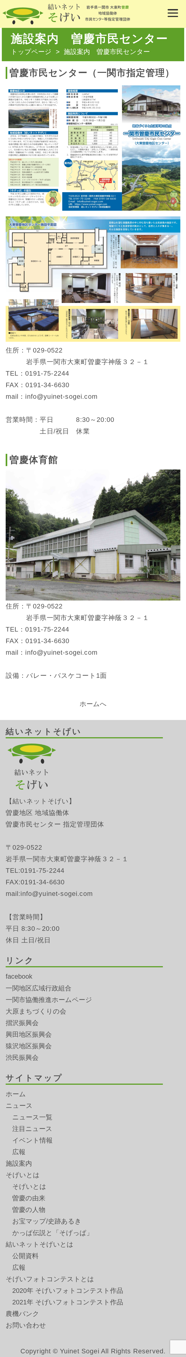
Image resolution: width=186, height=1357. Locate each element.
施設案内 (19, 1163)
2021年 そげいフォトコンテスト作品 (67, 1302)
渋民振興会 (22, 1057)
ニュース (19, 1105)
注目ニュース (32, 1128)
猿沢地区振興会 (29, 1046)
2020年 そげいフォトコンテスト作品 (67, 1290)
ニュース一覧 (32, 1117)
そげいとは (23, 1175)
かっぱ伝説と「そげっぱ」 (52, 1232)
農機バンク (22, 1313)
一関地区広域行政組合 (38, 988)
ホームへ (93, 704)
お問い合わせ (26, 1325)
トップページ (31, 51)
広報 (18, 1151)
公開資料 (25, 1256)
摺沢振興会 (22, 1022)
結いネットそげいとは (39, 1244)
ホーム (16, 1094)
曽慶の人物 (28, 1209)
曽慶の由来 (28, 1198)
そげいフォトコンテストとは (50, 1279)
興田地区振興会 (29, 1034)
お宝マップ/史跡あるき (46, 1221)
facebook (19, 976)
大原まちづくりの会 (36, 1011)
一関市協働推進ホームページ (49, 999)
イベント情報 (32, 1140)
